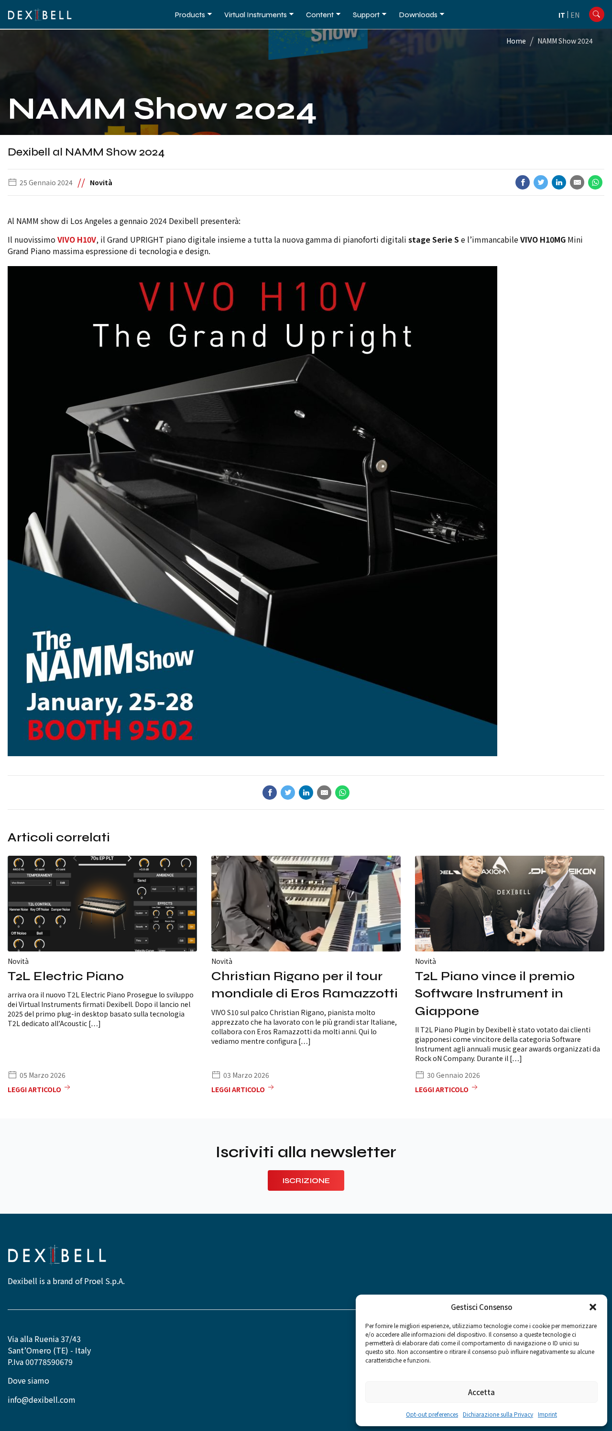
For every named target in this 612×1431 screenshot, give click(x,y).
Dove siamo (28, 1380)
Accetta (481, 1392)
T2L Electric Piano (66, 976)
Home (516, 40)
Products (190, 14)
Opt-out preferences (432, 1414)
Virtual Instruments (255, 14)
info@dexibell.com (42, 1399)
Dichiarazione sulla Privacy (498, 1414)
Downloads (418, 14)
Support (366, 14)
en (574, 15)
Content (320, 14)
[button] (593, 1307)
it (561, 15)
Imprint (547, 1414)
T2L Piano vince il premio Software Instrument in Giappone (495, 993)
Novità (101, 182)
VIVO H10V (76, 239)
